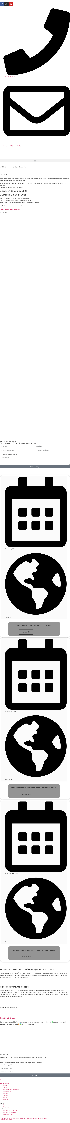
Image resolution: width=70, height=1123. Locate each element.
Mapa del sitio (4, 1083)
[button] (35, 160)
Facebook (3, 1080)
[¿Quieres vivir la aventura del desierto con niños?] (29, 1032)
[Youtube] (11, 4)
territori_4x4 (7, 1018)
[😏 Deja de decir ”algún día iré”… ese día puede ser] (52, 1032)
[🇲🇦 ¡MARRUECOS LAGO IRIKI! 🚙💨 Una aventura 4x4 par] (17, 1032)
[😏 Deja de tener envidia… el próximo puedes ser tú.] (64, 1032)
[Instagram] (6, 4)
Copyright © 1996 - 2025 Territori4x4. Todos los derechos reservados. (23, 1118)
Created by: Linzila (6, 1119)
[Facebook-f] (2, 4)
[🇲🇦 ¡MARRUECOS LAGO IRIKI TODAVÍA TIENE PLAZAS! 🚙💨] (5, 1032)
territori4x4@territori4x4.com (10, 209)
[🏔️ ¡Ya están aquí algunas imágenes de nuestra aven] (40, 1032)
